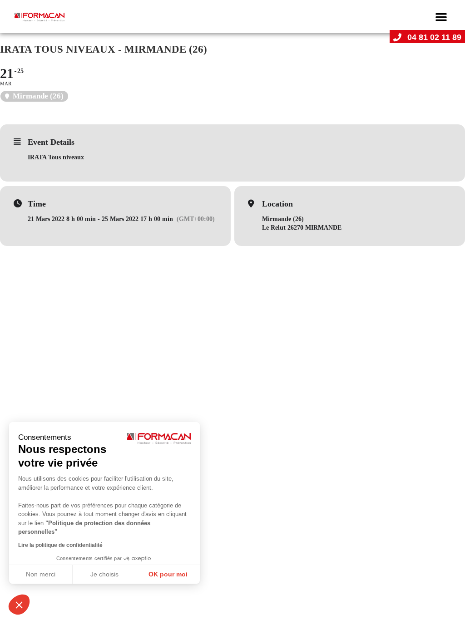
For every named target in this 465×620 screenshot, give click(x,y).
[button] (441, 16)
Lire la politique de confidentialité (60, 545)
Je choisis (104, 574)
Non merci (40, 574)
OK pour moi (168, 574)
